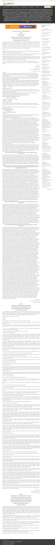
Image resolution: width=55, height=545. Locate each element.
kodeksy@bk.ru (12, 542)
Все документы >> (50, 189)
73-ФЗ (20, 38)
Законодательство (24, 6)
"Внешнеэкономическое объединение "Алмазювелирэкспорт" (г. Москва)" (47, 126)
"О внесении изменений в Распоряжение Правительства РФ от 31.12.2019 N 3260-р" (47, 98)
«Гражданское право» (19, 541)
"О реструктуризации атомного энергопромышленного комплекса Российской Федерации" (47, 115)
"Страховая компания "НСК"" (46, 157)
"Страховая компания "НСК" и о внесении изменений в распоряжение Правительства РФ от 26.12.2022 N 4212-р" (47, 147)
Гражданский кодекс (6, 6)
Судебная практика (15, 6)
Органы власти (31, 6)
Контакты (51, 0)
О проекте (37, 6)
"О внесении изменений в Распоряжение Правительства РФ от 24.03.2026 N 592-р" (47, 165)
